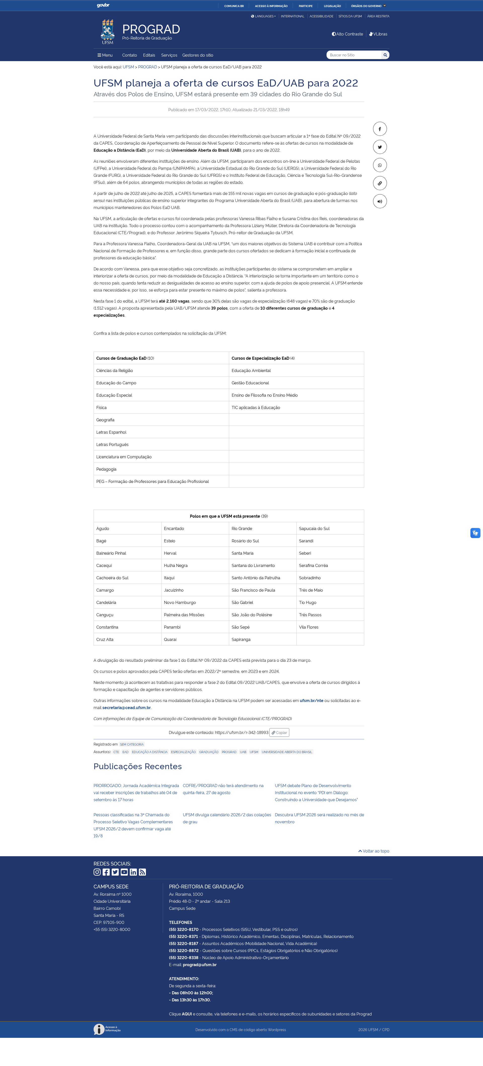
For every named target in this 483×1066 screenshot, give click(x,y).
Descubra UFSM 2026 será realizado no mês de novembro (319, 818)
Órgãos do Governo (366, 6)
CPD (385, 1029)
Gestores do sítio (197, 55)
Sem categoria (132, 744)
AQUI (187, 1013)
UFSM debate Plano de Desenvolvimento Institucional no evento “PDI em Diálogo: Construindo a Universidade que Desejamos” (316, 792)
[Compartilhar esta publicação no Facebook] (380, 129)
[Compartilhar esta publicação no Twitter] (380, 147)
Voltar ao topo (375, 850)
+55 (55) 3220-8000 (112, 929)
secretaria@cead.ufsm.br (126, 707)
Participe (306, 6)
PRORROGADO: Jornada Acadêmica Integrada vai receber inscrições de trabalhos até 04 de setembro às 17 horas (136, 792)
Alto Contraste (349, 33)
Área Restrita (378, 16)
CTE (116, 752)
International (292, 16)
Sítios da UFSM (350, 16)
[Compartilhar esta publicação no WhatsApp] (380, 165)
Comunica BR (234, 6)
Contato (129, 55)
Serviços (169, 55)
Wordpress (277, 1029)
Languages (264, 16)
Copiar (282, 732)
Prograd (229, 752)
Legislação (332, 6)
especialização (183, 752)
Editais (149, 55)
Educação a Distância (150, 752)
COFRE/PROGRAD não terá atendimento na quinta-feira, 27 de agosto (223, 789)
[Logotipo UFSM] (108, 30)
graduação (208, 752)
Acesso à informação (271, 6)
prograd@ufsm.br (200, 964)
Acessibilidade (321, 16)
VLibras (380, 33)
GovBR (103, 5)
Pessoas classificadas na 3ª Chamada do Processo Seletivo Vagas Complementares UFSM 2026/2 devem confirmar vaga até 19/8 (133, 825)
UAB (243, 752)
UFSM (254, 752)
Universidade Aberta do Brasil (287, 752)
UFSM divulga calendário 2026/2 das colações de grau (227, 818)
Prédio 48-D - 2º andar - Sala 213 (199, 901)
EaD (126, 752)
